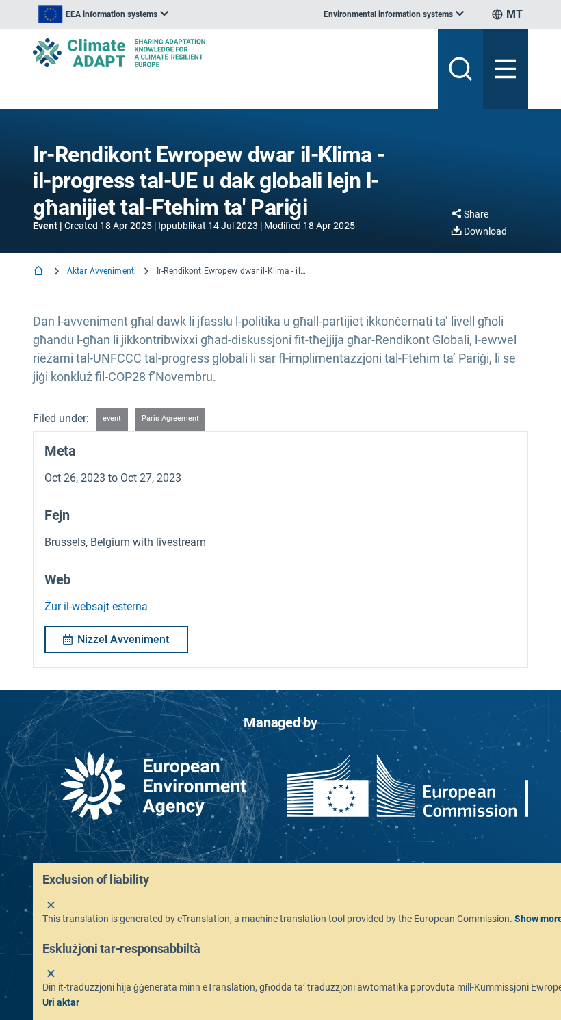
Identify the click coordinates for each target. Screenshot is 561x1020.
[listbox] (103, 14)
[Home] (40, 272)
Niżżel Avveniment (123, 639)
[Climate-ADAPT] (230, 52)
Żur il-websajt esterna (96, 606)
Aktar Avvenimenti (101, 271)
